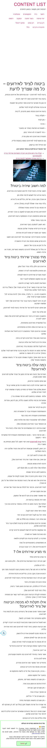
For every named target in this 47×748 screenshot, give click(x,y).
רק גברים (40, 23)
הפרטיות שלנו (36, 733)
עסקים (19, 18)
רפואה (11, 18)
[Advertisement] (23, 54)
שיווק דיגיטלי (20, 23)
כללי (27, 27)
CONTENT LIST (30, 4)
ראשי (42, 14)
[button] (3, 633)
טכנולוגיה (16, 14)
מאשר (23, 743)
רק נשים (31, 23)
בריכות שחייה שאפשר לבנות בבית (29, 158)
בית (35, 14)
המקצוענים (27, 14)
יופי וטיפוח (40, 18)
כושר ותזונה (29, 18)
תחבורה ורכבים (38, 27)
